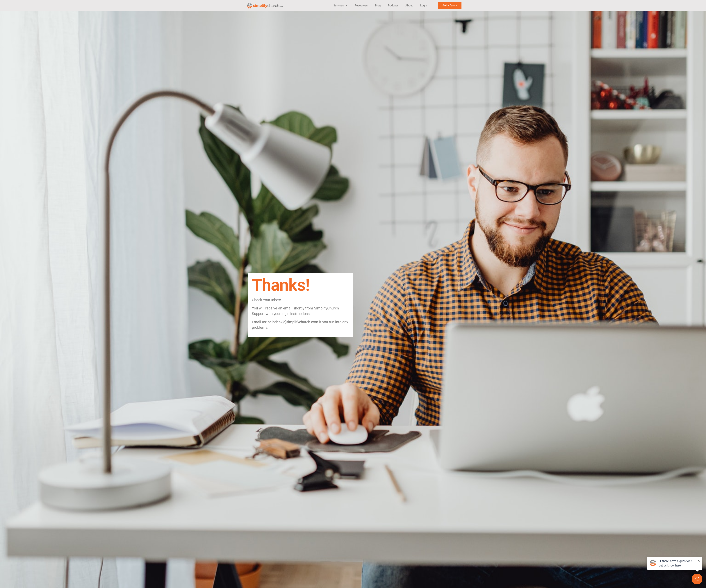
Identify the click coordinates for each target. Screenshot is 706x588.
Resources (361, 5)
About (409, 5)
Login (423, 5)
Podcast (393, 5)
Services (338, 5)
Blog (378, 5)
